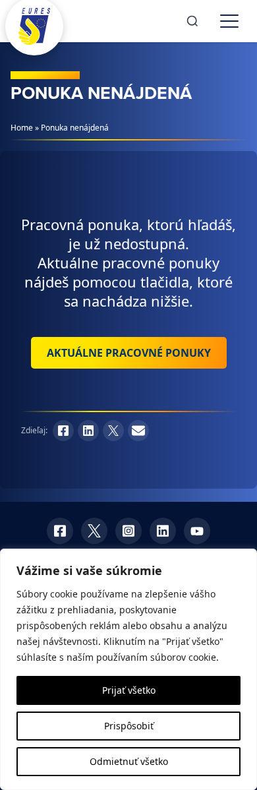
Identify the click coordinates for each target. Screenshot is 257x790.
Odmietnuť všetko (129, 761)
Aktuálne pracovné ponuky (129, 353)
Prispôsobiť (129, 725)
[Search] (192, 21)
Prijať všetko (129, 690)
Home (22, 127)
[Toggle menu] (229, 21)
